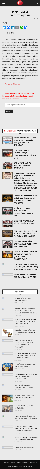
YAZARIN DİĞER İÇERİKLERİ (26, 131)
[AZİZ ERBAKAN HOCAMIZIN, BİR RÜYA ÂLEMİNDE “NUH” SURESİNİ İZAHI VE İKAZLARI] (7, 377)
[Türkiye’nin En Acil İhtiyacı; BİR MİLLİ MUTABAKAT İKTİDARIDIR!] (7, 419)
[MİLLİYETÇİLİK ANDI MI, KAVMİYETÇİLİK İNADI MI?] (7, 388)
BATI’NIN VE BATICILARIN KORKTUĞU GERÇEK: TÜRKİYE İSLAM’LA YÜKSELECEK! (26, 429)
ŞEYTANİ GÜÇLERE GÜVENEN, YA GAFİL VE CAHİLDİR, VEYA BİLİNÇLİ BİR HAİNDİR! (25, 356)
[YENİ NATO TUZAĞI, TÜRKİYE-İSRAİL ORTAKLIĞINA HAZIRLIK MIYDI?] (7, 210)
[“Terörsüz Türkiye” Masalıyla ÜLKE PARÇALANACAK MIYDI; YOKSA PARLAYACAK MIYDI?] (7, 267)
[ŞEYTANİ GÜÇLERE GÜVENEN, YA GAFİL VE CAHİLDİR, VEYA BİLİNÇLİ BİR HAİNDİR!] (7, 356)
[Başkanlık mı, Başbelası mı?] (7, 450)
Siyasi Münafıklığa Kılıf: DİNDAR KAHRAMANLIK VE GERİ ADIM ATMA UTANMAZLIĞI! (25, 322)
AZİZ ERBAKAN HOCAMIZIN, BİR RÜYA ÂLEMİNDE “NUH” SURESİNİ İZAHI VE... (26, 377)
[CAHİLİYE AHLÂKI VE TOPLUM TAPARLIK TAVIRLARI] (7, 165)
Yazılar (13, 463)
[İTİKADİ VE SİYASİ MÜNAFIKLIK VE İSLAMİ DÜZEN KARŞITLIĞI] (7, 333)
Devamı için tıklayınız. (12, 84)
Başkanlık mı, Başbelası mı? (24, 447)
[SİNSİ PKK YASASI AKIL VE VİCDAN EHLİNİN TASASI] (7, 223)
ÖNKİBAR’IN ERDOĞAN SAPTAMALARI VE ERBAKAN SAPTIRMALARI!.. (25, 243)
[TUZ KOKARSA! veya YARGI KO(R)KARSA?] (7, 408)
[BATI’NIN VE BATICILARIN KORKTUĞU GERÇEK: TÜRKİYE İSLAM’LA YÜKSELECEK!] (7, 429)
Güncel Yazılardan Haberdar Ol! (27, 463)
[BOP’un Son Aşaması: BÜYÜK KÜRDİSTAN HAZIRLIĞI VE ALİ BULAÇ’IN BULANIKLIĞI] (7, 233)
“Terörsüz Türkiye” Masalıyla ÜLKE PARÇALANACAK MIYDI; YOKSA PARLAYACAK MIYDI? (26, 266)
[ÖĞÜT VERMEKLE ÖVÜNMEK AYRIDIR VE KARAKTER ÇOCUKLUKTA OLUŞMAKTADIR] (7, 254)
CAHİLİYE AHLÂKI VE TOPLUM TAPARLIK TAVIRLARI (22, 165)
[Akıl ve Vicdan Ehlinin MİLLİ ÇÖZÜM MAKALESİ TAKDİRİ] (7, 277)
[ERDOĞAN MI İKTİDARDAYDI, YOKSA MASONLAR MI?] (7, 367)
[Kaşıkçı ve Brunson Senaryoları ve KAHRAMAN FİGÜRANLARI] (7, 440)
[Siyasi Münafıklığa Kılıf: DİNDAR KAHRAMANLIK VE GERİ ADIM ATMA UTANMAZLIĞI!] (7, 322)
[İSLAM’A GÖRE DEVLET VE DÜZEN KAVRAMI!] (7, 301)
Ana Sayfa (6, 463)
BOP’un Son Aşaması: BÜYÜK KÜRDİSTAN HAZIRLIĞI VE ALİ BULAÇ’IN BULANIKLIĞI (25, 233)
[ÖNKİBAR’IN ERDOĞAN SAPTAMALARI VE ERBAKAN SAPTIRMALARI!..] (7, 244)
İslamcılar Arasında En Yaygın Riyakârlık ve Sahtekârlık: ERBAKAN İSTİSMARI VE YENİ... (26, 311)
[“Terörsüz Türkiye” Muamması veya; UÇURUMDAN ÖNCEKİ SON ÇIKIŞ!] (7, 153)
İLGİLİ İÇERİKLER (10, 131)
